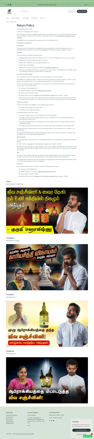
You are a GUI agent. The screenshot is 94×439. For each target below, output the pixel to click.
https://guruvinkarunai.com (52, 67)
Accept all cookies (81, 430)
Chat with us (89, 436)
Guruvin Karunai (20, 434)
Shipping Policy (10, 423)
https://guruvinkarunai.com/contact (47, 171)
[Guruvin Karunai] (9, 11)
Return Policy (9, 419)
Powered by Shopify (29, 434)
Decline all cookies (81, 434)
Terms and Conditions (11, 415)
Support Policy (10, 421)
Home (7, 21)
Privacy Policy (9, 417)
